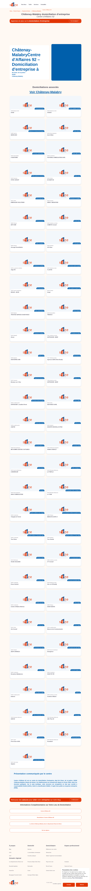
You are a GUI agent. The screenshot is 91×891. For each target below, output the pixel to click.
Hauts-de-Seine (26, 11)
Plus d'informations (77, 878)
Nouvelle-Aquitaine (13, 866)
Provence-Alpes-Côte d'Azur (34, 861)
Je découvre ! (75, 799)
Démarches (48, 852)
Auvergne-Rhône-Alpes (33, 875)
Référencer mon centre (51, 849)
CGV (10, 855)
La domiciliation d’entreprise (34, 852)
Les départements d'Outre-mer (16, 861)
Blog (10, 849)
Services (29, 849)
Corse (29, 870)
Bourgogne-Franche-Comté (15, 875)
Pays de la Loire (49, 861)
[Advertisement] (45, 34)
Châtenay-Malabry (36, 11)
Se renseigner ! (75, 21)
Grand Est (11, 870)
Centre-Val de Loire (50, 870)
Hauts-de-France (68, 866)
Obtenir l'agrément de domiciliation (54, 855)
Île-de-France (17, 11)
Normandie (30, 866)
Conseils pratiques (32, 855)
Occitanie (67, 861)
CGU (10, 852)
